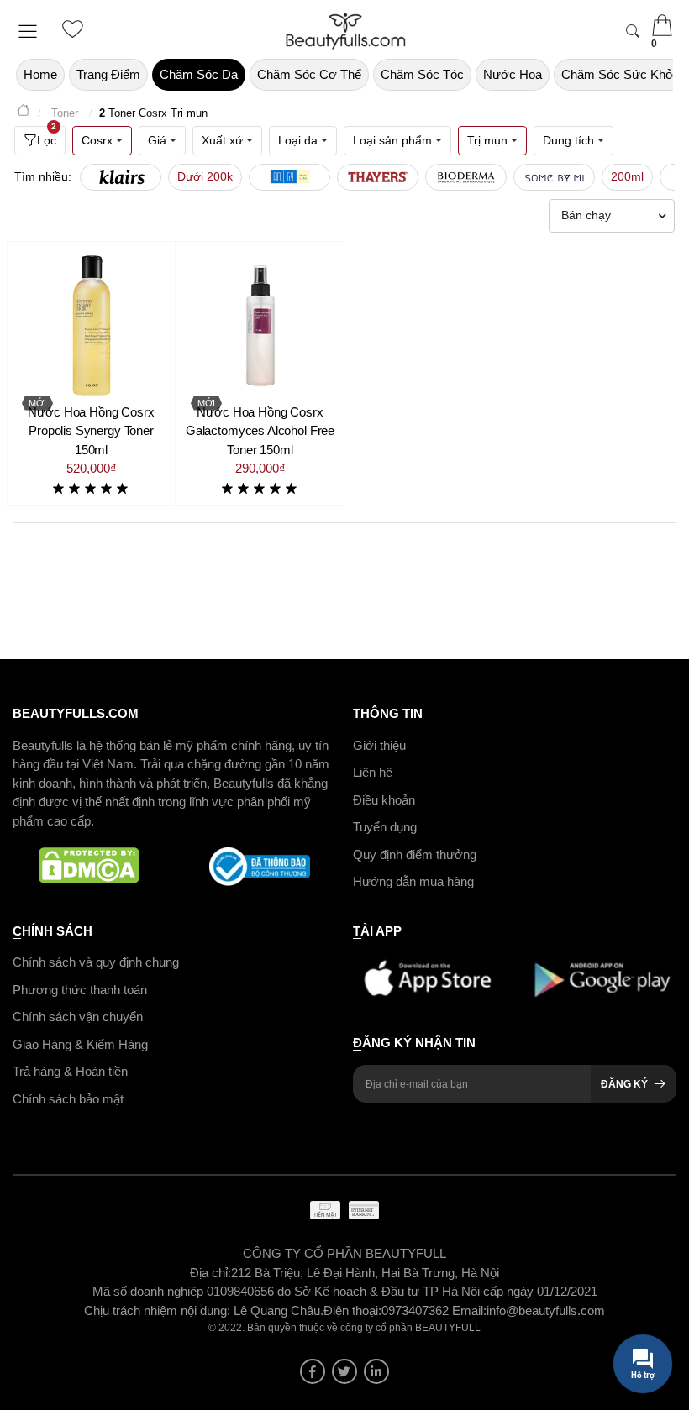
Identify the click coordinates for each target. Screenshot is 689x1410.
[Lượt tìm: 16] (466, 177)
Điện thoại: (352, 1310)
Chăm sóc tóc (422, 74)
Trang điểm (108, 74)
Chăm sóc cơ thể (309, 74)
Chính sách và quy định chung (96, 962)
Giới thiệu (379, 745)
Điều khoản (384, 800)
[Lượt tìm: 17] (377, 177)
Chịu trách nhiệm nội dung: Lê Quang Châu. (203, 1310)
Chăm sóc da (199, 74)
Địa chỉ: (210, 1273)
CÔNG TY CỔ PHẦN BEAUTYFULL (344, 1253)
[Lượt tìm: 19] (289, 177)
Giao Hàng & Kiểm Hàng (80, 1044)
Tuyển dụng (385, 827)
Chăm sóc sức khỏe (620, 74)
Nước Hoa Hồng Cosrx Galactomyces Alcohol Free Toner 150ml (260, 431)
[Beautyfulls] (23, 113)
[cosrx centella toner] (91, 325)
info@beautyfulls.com (546, 1310)
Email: (469, 1310)
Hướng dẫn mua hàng (413, 881)
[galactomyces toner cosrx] (260, 325)
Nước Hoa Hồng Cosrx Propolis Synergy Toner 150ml (91, 431)
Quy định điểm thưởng (414, 854)
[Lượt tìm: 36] (120, 177)
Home (40, 74)
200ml (627, 176)
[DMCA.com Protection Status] (89, 866)
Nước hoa (512, 74)
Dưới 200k (205, 176)
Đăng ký (624, 1084)
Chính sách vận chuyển (78, 1016)
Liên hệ (372, 772)
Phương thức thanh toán (80, 990)
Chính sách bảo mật (68, 1099)
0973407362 (416, 1310)
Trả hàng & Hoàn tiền (70, 1071)
